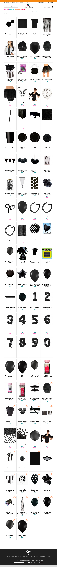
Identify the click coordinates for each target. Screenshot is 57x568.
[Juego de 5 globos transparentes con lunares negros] (22, 479)
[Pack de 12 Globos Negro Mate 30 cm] (22, 207)
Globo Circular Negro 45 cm (9, 285)
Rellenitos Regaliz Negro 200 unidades (34, 422)
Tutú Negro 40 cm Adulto (47, 79)
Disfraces (6, 9)
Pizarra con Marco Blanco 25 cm (35, 80)
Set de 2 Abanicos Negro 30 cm (10, 34)
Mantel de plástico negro (34, 124)
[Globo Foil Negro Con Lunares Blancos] (34, 228)
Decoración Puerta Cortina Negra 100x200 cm (47, 34)
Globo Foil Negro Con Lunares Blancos (35, 239)
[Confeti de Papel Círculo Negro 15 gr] (10, 435)
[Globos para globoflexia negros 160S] (34, 207)
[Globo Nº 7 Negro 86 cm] (10, 342)
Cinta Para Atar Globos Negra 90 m (47, 262)
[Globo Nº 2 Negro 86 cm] (47, 296)
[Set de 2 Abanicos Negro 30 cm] (10, 23)
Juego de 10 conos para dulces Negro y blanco (22, 194)
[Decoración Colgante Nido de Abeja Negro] (22, 456)
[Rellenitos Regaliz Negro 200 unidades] (34, 410)
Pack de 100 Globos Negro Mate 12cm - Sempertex (35, 285)
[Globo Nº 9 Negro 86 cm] (34, 342)
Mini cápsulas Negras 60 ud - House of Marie (47, 57)
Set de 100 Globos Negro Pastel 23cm (10, 262)
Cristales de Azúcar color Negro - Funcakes (22, 399)
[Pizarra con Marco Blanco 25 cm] (34, 68)
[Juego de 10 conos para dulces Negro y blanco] (22, 182)
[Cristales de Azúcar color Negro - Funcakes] (22, 389)
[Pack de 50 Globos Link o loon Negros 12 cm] (22, 296)
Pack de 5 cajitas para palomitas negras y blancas (10, 490)
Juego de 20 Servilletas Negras (47, 125)
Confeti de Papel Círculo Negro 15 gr (10, 444)
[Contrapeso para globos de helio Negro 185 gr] (34, 251)
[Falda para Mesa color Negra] (22, 114)
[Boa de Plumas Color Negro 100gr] (47, 435)
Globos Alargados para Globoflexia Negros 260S (47, 217)
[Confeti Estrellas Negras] (22, 433)
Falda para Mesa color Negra (22, 125)
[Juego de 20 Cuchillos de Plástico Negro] (10, 116)
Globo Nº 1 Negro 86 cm (34, 307)
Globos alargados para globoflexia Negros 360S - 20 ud (10, 239)
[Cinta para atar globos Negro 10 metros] (22, 230)
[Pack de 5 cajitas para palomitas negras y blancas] (10, 479)
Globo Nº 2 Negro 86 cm (47, 307)
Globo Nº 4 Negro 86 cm (22, 330)
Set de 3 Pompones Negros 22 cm (34, 171)
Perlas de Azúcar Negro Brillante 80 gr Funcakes (47, 376)
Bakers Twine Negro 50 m (10, 193)
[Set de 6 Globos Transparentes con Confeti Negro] (47, 93)
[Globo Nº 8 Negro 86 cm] (22, 342)
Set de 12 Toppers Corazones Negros (9, 80)
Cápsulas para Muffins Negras (10, 422)
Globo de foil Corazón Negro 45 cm (47, 239)
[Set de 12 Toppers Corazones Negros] (10, 70)
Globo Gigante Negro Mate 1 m (35, 444)
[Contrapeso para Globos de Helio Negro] (22, 253)
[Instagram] (31, 562)
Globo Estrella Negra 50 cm (22, 285)
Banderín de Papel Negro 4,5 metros (10, 171)
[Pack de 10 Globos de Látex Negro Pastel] (10, 524)
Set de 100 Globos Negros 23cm (35, 57)
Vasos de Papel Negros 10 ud (35, 34)
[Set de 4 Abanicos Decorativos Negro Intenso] (47, 182)
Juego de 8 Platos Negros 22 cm (35, 148)
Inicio (8, 556)
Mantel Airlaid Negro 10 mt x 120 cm (22, 34)
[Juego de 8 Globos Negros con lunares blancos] (34, 479)
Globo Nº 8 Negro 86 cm (22, 352)
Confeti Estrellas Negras (22, 444)
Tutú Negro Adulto (10, 102)
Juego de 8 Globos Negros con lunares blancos (34, 490)
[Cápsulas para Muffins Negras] (10, 410)
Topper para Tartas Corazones (10, 217)
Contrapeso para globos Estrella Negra (47, 490)
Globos (17, 9)
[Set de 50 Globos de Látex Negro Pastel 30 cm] (34, 365)
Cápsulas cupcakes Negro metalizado (22, 57)
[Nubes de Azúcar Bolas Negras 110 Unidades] (22, 68)
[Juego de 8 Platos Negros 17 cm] (22, 137)
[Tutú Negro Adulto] (10, 93)
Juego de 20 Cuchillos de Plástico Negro (10, 125)
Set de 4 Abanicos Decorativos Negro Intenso (47, 194)
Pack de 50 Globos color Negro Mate (9, 376)
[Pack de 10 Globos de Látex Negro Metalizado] (22, 526)
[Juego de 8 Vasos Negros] (10, 137)
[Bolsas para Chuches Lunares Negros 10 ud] (34, 182)
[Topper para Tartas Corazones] (10, 207)
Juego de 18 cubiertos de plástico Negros (10, 467)
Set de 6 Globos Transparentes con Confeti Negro (47, 103)
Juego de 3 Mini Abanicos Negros (22, 171)
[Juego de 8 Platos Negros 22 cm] (34, 137)
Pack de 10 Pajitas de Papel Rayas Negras (22, 103)
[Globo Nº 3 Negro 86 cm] (10, 319)
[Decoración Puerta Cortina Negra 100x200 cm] (47, 25)
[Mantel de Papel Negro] (34, 458)
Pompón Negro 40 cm (47, 147)
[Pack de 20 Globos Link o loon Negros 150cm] (10, 296)
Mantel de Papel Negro (34, 466)
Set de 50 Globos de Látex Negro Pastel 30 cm (35, 376)
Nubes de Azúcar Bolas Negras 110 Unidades (22, 80)
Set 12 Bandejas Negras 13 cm (47, 467)
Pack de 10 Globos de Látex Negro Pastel (10, 536)
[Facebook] (26, 562)
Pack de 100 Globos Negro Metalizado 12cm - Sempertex (47, 285)
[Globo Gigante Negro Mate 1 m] (34, 435)
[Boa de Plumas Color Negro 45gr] (34, 93)
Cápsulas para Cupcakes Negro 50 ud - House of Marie (47, 399)
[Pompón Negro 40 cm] (47, 137)
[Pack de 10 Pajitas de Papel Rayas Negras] (22, 91)
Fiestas (12, 9)
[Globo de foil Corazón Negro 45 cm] (47, 228)
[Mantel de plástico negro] (34, 114)
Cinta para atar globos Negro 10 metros (22, 239)
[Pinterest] (29, 562)
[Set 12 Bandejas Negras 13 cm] (47, 458)
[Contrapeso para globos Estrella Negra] (47, 479)
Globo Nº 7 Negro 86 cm (10, 352)
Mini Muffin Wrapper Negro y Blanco (47, 422)
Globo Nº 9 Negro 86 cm (34, 352)
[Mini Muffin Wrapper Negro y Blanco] (47, 412)
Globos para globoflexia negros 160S (34, 217)
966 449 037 (16, 560)
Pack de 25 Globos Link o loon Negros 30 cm (34, 513)
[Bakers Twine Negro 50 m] (10, 184)
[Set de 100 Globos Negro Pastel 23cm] (10, 251)
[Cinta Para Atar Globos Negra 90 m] (47, 253)
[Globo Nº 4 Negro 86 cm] (22, 319)
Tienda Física (14, 556)
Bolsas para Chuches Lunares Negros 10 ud (35, 194)
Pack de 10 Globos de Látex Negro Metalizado (22, 536)
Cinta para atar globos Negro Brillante (10, 513)
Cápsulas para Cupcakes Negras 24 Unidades (22, 422)
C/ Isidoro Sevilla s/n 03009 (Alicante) (37, 560)
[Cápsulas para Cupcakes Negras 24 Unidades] (22, 410)
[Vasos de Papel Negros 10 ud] (34, 23)
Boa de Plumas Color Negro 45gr (35, 103)
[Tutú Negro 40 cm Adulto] (47, 70)
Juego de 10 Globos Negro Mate (47, 513)
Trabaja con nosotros (44, 556)
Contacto (36, 556)
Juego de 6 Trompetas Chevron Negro (47, 171)
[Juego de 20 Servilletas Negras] (47, 114)
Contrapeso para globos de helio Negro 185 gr (34, 262)
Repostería (22, 9)
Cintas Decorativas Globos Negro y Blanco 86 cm (22, 513)
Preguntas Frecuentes (27, 556)
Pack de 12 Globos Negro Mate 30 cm (22, 217)
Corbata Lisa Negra (10, 56)
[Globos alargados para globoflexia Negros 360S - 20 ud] (10, 230)
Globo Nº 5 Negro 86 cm (34, 330)
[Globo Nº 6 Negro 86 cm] (47, 319)
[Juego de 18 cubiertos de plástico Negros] (10, 456)
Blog (19, 556)
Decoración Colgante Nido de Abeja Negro (22, 467)
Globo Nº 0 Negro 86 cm (47, 352)
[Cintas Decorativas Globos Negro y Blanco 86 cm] (22, 503)
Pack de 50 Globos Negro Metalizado (22, 376)
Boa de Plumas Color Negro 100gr (47, 444)
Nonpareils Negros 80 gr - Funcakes (10, 399)
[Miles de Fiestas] (28, 552)
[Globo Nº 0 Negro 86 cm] (47, 342)
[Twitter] (28, 562)
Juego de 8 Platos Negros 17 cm (22, 148)
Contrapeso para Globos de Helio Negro (22, 262)
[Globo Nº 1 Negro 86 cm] (34, 296)
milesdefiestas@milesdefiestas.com (25, 560)
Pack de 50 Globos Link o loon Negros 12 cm (22, 308)
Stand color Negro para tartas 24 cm (34, 399)
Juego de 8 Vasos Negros (10, 147)
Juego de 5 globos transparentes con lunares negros (22, 490)
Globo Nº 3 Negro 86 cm (10, 330)
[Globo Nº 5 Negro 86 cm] (34, 319)
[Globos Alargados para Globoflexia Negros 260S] (47, 207)
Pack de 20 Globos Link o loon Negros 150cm (10, 308)
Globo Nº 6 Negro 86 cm (47, 330)
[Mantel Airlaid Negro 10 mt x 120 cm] (22, 23)
